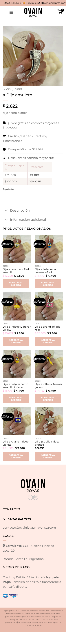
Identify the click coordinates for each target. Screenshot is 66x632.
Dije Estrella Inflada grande (47, 443)
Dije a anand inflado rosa (47, 328)
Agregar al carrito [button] (16, 283)
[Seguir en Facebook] (30, 497)
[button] (11, 12)
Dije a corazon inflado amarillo (16, 271)
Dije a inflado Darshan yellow (17, 328)
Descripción (20, 210)
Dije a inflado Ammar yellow (48, 386)
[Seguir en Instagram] (35, 497)
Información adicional (28, 219)
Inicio (7, 89)
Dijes (18, 89)
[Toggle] (6, 211)
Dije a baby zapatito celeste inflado (47, 271)
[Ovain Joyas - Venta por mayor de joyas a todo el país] (33, 12)
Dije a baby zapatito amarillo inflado (15, 386)
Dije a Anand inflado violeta (16, 443)
